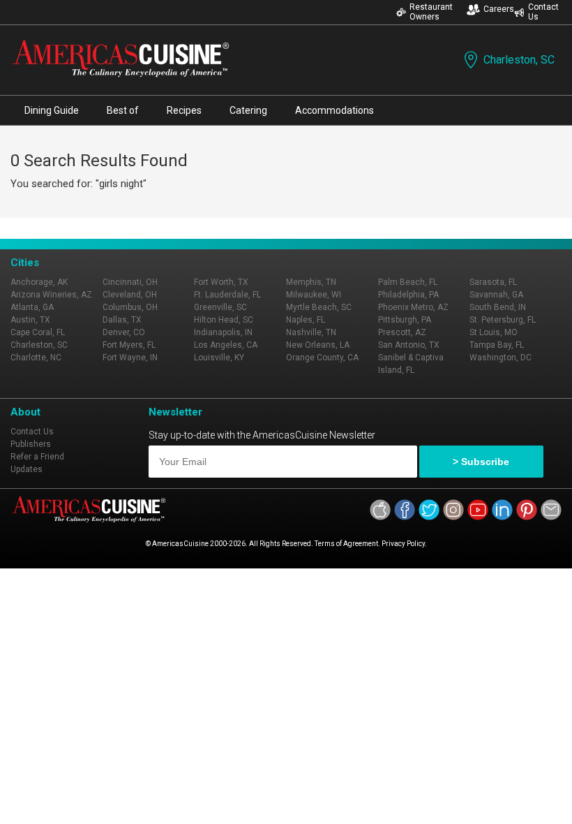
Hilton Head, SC (223, 320)
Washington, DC (500, 357)
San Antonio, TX (408, 345)
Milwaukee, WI (313, 295)
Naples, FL (305, 320)
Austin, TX (30, 320)
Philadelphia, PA (408, 295)
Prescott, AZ (402, 332)
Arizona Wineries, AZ (51, 295)
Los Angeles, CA (225, 345)
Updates (26, 469)
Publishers (30, 444)
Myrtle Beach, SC (319, 307)
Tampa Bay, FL (496, 345)
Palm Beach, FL (407, 282)
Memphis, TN (311, 282)
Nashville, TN (311, 332)
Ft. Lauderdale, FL (227, 295)
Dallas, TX (122, 320)
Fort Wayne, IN (130, 357)
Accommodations (334, 110)
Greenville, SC (220, 307)
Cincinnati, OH (130, 282)
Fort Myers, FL (129, 345)
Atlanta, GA (32, 307)
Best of (123, 110)
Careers (498, 9)
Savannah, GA (496, 295)
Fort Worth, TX (221, 282)
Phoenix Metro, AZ (413, 307)
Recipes (184, 110)
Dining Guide (51, 110)
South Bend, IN (497, 307)
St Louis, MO (493, 332)
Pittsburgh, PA (404, 320)
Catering (248, 110)
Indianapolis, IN (223, 332)
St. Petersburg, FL (502, 320)
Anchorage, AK (39, 282)
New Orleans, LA (317, 345)
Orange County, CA (322, 357)
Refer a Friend (37, 457)
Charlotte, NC (35, 357)
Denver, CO (124, 332)
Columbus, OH (130, 307)
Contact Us (543, 12)
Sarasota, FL (493, 282)
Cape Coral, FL (37, 332)
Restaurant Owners (431, 12)
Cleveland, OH (130, 295)
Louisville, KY (219, 357)
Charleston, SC (519, 59)
